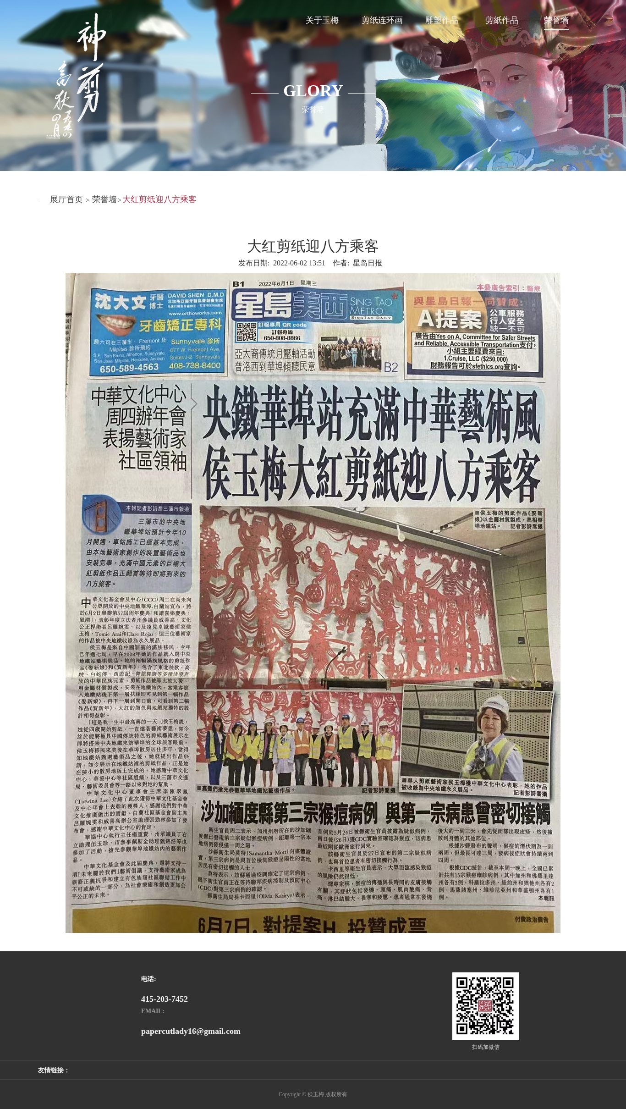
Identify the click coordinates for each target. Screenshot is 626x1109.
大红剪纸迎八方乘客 (159, 199)
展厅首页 (66, 199)
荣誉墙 (104, 199)
